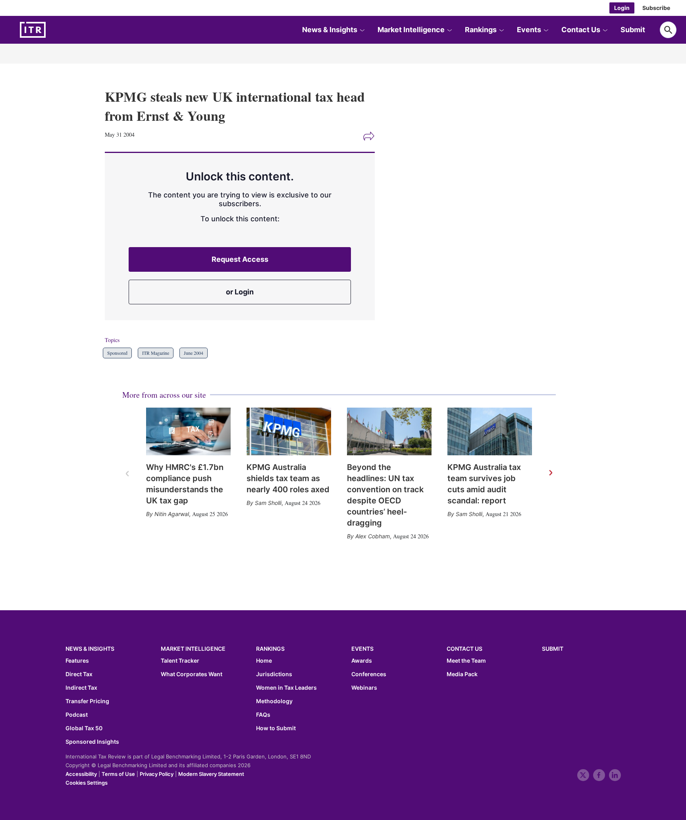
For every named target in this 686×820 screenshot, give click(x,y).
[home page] (51, 30)
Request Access (240, 259)
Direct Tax (79, 674)
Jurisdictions (274, 674)
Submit (632, 29)
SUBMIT (552, 648)
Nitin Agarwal (171, 514)
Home (264, 660)
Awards (361, 660)
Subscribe (656, 7)
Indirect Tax (81, 687)
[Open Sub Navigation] (362, 30)
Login (622, 7)
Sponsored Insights (92, 742)
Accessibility (81, 774)
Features (77, 660)
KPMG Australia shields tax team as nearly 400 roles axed (288, 478)
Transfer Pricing (87, 701)
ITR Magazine (155, 353)
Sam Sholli (268, 502)
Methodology (274, 701)
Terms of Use (118, 774)
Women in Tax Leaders (286, 687)
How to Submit (276, 728)
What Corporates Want (191, 674)
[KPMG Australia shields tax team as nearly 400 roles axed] (289, 431)
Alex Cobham (372, 536)
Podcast (77, 715)
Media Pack (462, 674)
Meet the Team (466, 660)
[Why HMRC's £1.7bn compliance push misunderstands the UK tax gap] (188, 431)
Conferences (368, 674)
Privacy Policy (156, 774)
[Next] (550, 473)
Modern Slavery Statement (211, 774)
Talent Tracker (180, 660)
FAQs (263, 715)
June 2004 (193, 353)
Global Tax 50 (84, 728)
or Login (240, 292)
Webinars (364, 687)
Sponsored (117, 353)
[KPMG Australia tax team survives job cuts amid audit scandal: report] (489, 431)
